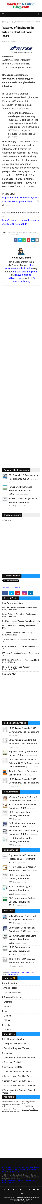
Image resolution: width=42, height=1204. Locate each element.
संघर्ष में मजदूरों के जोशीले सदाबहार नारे (28, 1102)
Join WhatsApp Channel (11, 587)
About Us (10, 1168)
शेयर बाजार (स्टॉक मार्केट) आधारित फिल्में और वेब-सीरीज (30, 1110)
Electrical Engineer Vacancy (17, 1048)
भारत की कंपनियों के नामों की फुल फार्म (11, 1105)
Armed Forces (10, 987)
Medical (7, 1015)
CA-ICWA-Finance (12, 992)
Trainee (7, 1029)
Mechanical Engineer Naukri (17, 1071)
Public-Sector (27, 232)
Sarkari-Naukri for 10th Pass (18, 1081)
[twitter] (11, 593)
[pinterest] (17, 593)
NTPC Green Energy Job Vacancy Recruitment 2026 (16, 668)
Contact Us (24, 1169)
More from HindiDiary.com (10, 1112)
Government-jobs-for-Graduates (19, 1057)
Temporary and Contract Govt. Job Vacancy (19, 1091)
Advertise (32, 1169)
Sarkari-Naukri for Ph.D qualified (20, 1085)
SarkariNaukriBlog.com (25, 271)
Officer (7, 1020)
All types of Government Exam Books (20, 972)
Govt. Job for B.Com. (14, 1062)
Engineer (19, 232)
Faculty (7, 1006)
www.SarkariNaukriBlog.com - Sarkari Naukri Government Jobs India (18, 1181)
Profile (4, 1171)
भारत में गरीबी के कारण (28, 1106)
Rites (34, 232)
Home (4, 1168)
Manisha (6, 41)
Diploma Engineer (12, 997)
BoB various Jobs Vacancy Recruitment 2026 (21, 621)
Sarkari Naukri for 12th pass (18, 1076)
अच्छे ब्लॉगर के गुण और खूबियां (10, 1109)
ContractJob (11, 232)
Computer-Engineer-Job (15, 1043)
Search (16, 1169)
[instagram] (24, 593)
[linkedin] (30, 593)
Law (5, 1011)
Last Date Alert (12, 974)
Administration (11, 983)
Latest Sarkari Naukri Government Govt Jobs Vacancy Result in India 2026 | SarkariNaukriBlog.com (24, 1199)
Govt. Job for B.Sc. (13, 1067)
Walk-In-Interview (13, 234)
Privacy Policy (29, 1168)
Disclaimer (19, 1168)
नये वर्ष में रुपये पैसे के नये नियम (10, 1102)
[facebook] (5, 593)
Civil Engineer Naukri (14, 1039)
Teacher (7, 1025)
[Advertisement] (21, 378)
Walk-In (4, 234)
